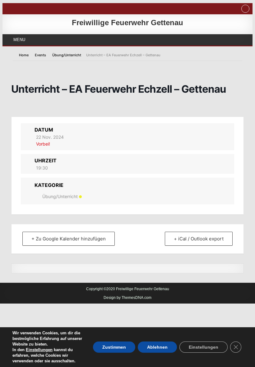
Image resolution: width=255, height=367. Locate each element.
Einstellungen (39, 349)
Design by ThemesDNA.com (127, 297)
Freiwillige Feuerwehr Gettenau (127, 22)
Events (40, 55)
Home (24, 55)
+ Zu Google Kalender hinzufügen (68, 239)
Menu (19, 39)
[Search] (245, 9)
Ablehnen (157, 347)
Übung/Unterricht (66, 55)
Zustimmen (114, 347)
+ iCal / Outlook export (199, 239)
